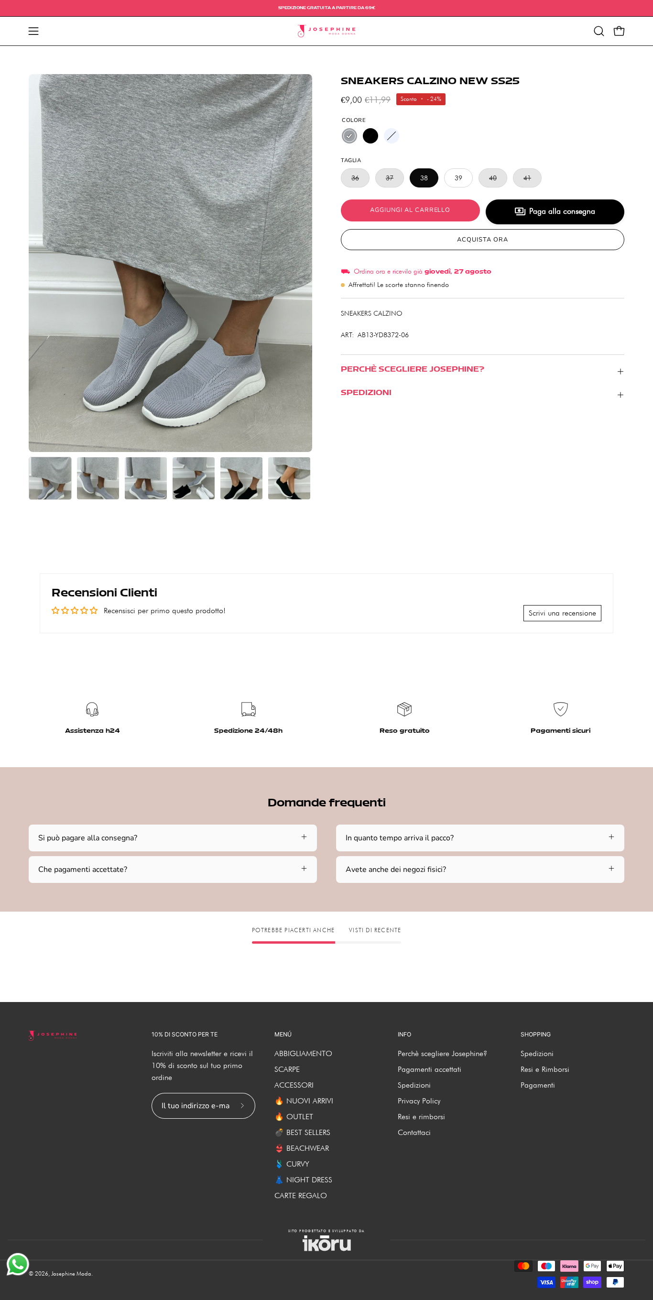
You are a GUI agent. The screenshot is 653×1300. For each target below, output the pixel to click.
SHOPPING (536, 1034)
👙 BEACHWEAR (301, 1148)
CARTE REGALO (300, 1195)
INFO (404, 1034)
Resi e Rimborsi (545, 1069)
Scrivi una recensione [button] (562, 612)
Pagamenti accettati (429, 1069)
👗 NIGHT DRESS (303, 1179)
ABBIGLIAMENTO (303, 1053)
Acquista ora (482, 239)
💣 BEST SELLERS (302, 1132)
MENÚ (283, 1034)
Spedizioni (414, 1085)
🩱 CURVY (291, 1163)
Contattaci (414, 1132)
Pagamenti (538, 1085)
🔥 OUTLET (293, 1116)
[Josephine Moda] (326, 31)
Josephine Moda (71, 1273)
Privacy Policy (419, 1100)
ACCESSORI (294, 1085)
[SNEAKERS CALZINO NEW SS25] (50, 478)
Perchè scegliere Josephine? (442, 1053)
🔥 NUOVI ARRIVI (303, 1100)
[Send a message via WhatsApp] (18, 1264)
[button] (599, 31)
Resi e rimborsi (421, 1116)
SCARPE (287, 1069)
